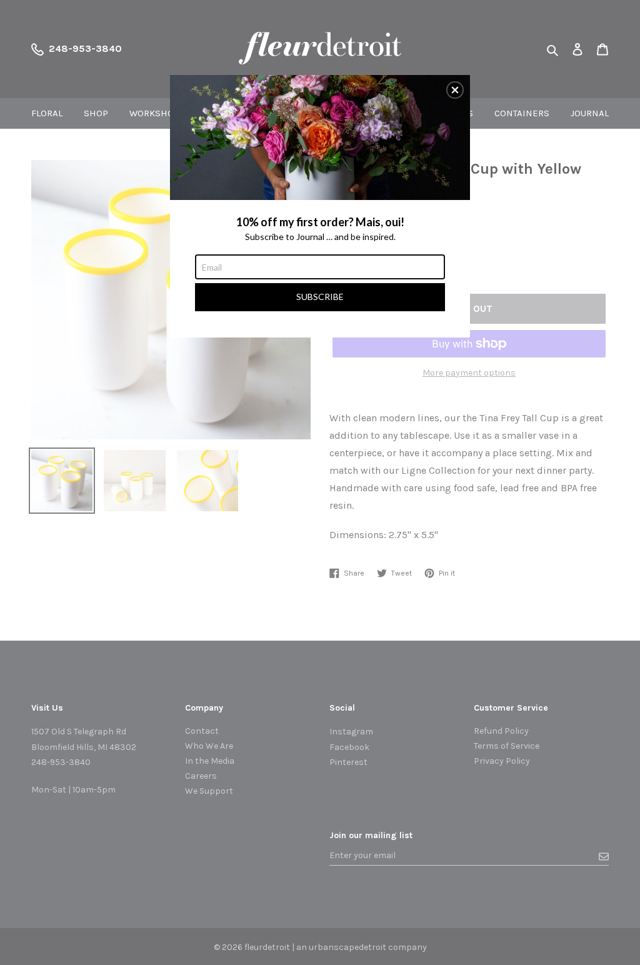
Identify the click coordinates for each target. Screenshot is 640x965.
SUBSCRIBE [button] (320, 296)
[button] (455, 90)
